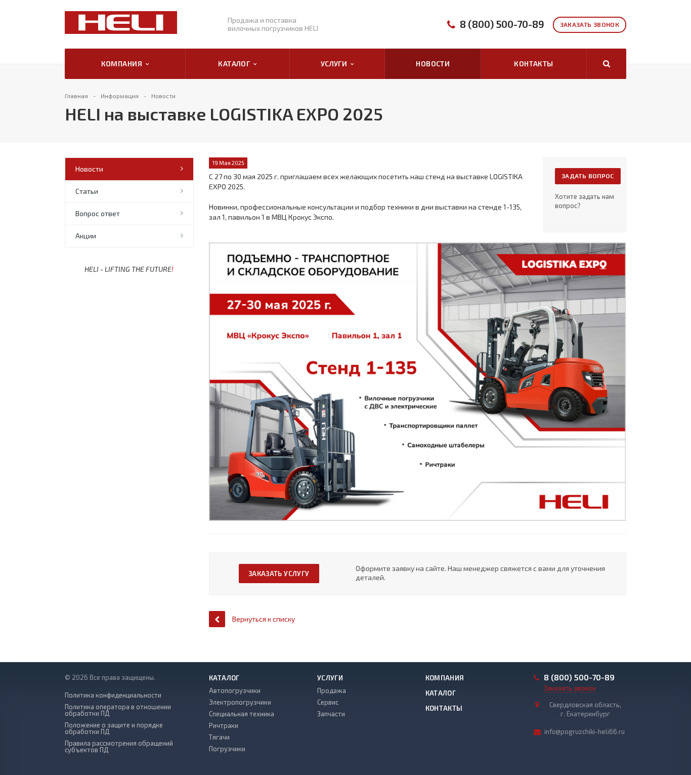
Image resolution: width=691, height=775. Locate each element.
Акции (85, 235)
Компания (123, 63)
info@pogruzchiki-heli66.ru (584, 731)
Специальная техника (241, 714)
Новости (433, 63)
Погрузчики (227, 749)
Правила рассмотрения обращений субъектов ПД (119, 746)
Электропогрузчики (240, 702)
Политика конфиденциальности (113, 695)
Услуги (336, 63)
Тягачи (219, 737)
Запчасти (331, 714)
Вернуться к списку (263, 619)
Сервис (327, 702)
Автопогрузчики (235, 690)
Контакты (533, 63)
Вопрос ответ (97, 213)
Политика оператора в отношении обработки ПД (118, 710)
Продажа (331, 690)
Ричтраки (223, 725)
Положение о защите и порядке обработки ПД (114, 728)
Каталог (235, 63)
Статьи (86, 191)
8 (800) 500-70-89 (502, 24)
